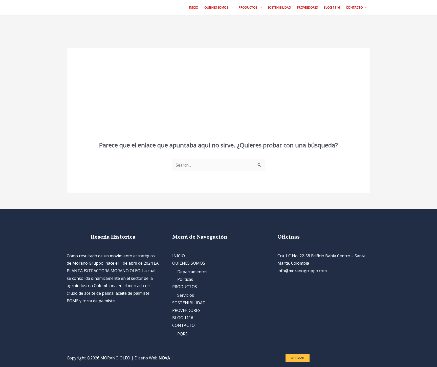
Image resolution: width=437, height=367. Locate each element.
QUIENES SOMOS (188, 263)
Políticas (185, 279)
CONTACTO (183, 325)
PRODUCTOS (184, 286)
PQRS (182, 334)
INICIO (178, 256)
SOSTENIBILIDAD (189, 303)
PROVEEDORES (186, 310)
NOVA (164, 358)
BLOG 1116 (182, 317)
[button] (230, 7)
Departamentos (192, 271)
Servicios (185, 295)
